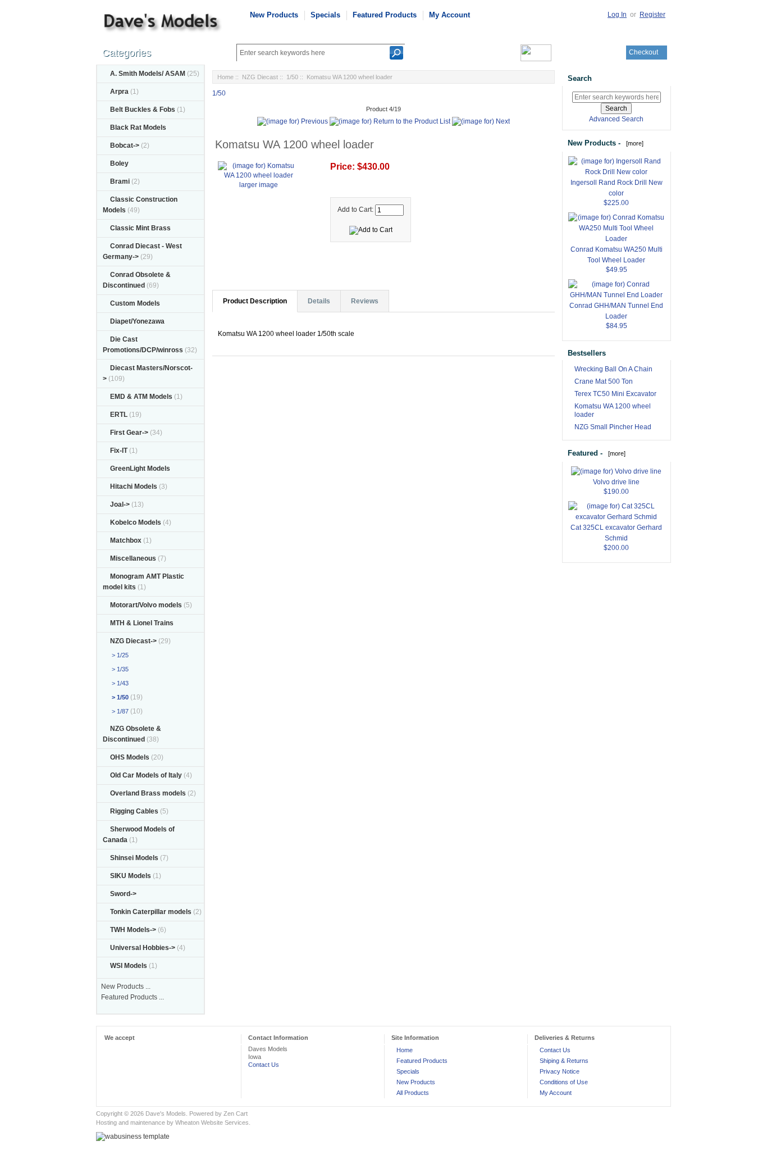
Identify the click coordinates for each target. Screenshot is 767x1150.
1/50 (292, 77)
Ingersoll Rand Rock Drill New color (616, 188)
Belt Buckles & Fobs (142, 109)
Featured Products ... (132, 997)
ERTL (118, 415)
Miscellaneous (133, 558)
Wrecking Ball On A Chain (613, 369)
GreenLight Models (140, 468)
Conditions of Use (564, 1082)
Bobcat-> (124, 145)
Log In (617, 15)
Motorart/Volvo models (146, 605)
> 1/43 (118, 683)
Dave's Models (165, 1113)
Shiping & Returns (564, 1060)
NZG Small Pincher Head (612, 427)
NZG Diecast (260, 77)
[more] (633, 143)
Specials (325, 15)
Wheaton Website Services (212, 1122)
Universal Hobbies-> (142, 948)
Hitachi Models (133, 486)
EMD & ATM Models (141, 397)
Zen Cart (235, 1113)
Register (652, 15)
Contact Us (263, 1064)
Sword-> (123, 894)
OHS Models (129, 757)
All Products (412, 1092)
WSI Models (128, 966)
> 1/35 (118, 669)
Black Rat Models (138, 127)
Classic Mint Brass (140, 228)
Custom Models (135, 303)
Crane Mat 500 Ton (603, 381)
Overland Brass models (148, 793)
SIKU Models (130, 876)
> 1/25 (118, 655)
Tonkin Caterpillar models (150, 912)
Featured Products (385, 15)
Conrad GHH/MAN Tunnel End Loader (616, 311)
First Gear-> (129, 433)
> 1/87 (118, 711)
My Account (449, 15)
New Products (274, 15)
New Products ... (125, 986)
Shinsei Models (134, 858)
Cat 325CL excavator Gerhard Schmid (616, 533)
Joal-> (120, 504)
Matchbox (125, 540)
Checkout (643, 52)
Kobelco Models (135, 522)
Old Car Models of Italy (146, 775)
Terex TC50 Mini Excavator (615, 394)
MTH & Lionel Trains (142, 623)
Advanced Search (616, 119)
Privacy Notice (559, 1071)
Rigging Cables (134, 811)
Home (225, 77)
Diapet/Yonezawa (137, 321)
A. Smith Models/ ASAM (147, 74)
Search (580, 78)
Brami (120, 181)
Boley (119, 163)
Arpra (119, 92)
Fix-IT (118, 450)
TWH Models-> (133, 930)
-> (133, 641)
